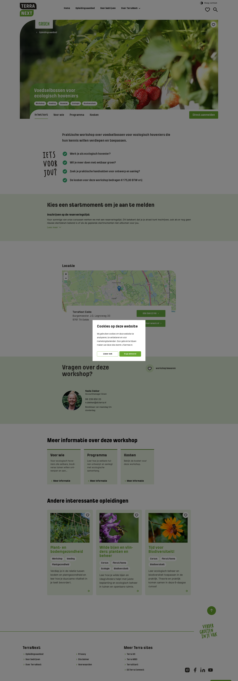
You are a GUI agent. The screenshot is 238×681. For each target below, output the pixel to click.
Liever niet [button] (107, 354)
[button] (133, 345)
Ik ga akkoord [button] (130, 354)
